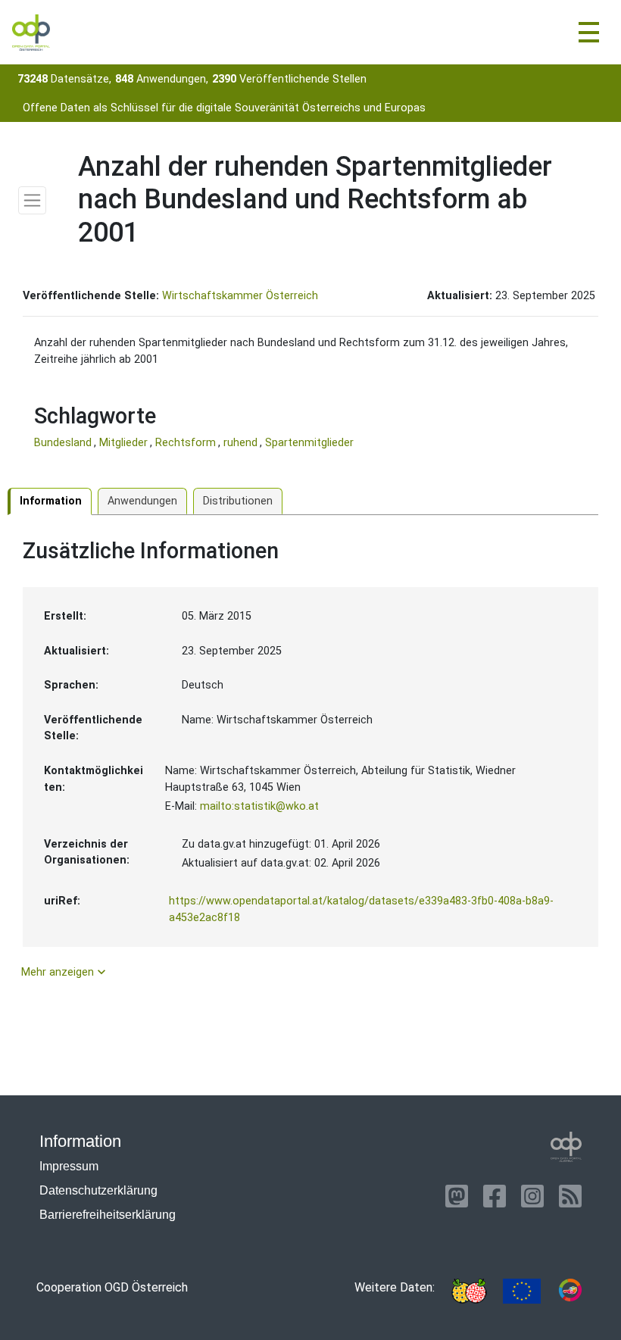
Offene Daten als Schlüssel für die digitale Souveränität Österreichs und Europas (224, 108)
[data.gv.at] (570, 1291)
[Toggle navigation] (589, 32)
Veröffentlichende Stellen (289, 79)
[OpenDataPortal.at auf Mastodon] (456, 1196)
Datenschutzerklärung (98, 1190)
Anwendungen (142, 501)
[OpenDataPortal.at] (566, 1147)
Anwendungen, (161, 79)
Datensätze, (64, 79)
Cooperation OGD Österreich (112, 1287)
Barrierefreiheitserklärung (107, 1214)
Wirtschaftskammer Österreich (240, 295)
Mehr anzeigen (65, 971)
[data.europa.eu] (522, 1291)
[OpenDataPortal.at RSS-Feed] (570, 1196)
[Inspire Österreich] (469, 1291)
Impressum (68, 1166)
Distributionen (238, 501)
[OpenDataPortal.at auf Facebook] (494, 1196)
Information (51, 501)
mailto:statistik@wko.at (259, 806)
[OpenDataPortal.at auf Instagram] (532, 1196)
